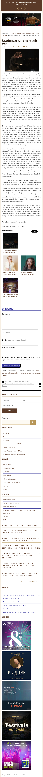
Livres (5, 489)
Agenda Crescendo (9, 447)
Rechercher (6, 418)
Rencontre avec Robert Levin (12, 602)
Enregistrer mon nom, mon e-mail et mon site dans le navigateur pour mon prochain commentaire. (21, 359)
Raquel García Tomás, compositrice (14, 605)
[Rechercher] (33, 422)
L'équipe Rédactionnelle (28, 2)
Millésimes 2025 (9, 468)
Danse (5, 437)
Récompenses (7, 464)
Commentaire (6, 314)
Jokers (6, 471)
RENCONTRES (5, 588)
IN (25, 8)
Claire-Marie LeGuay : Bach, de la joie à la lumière (19, 612)
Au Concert (6, 440)
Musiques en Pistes (9, 499)
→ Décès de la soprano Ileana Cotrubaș (20, 525)
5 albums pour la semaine (12, 482)
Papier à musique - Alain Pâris (12, 451)
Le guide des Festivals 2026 (12, 444)
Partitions (6, 486)
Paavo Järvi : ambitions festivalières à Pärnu (17, 609)
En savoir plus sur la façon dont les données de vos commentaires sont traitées (21, 373)
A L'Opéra (6, 433)
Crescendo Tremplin (9, 507)
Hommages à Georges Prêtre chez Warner (17, 381)
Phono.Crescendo (10, 479)
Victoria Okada (22, 47)
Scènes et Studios (31, 33)
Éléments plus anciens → (29, 582)
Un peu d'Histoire (12, 2)
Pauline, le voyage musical (11, 503)
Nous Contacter (21, 4)
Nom (6, 332)
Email (14, 340)
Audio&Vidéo (7, 475)
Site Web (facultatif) (8, 347)
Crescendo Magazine (17, 33)
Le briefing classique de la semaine (14, 454)
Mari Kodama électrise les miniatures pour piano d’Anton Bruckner (18, 385)
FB (17, 8)
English (5, 516)
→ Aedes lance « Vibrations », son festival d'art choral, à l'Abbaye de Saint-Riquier (19, 566)
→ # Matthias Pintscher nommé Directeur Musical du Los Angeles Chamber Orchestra (21, 556)
